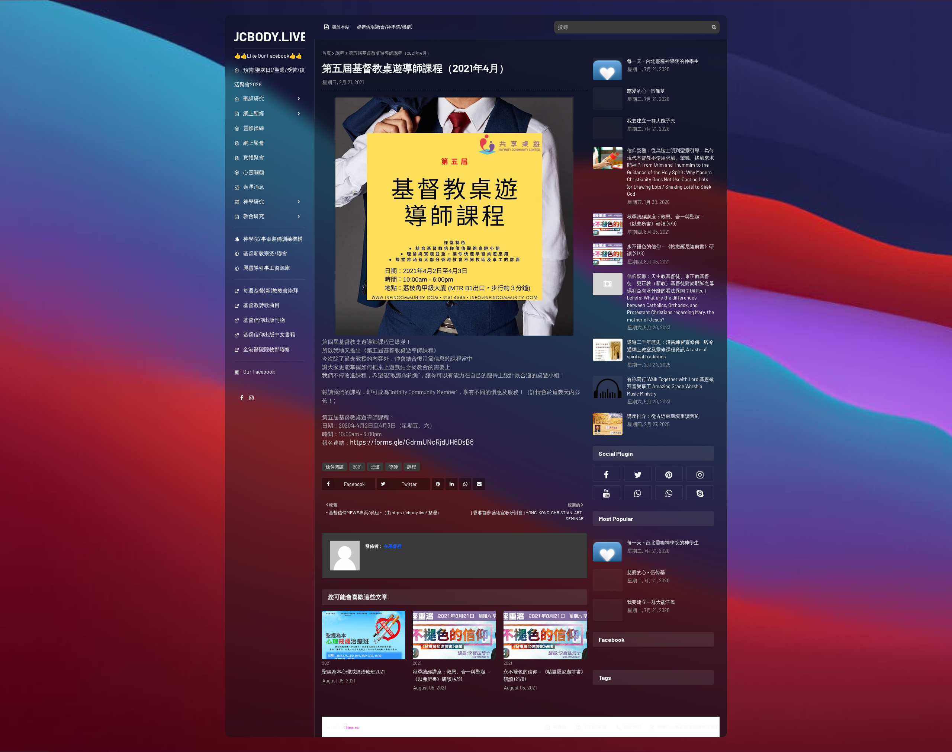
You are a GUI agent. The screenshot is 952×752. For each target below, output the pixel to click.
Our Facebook (259, 371)
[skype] (700, 492)
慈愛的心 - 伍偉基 (646, 91)
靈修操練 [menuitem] (253, 128)
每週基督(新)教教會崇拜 (270, 290)
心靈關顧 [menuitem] (253, 172)
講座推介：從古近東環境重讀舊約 (663, 416)
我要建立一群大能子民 (651, 121)
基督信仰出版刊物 (264, 320)
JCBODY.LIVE (270, 36)
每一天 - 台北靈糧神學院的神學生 (663, 61)
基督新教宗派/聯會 (265, 253)
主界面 (559, 727)
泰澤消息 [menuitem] (253, 186)
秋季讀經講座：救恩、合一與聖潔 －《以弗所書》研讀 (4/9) (452, 675)
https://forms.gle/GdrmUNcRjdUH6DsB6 (412, 442)
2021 (357, 466)
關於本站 (341, 26)
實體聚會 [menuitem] (253, 157)
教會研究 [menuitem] (253, 216)
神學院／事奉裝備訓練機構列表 (688, 727)
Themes (351, 727)
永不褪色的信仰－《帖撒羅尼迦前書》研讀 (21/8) (545, 675)
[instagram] (251, 397)
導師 (393, 466)
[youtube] (606, 492)
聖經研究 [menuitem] (253, 98)
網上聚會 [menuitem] (253, 143)
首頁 (326, 52)
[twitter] (638, 474)
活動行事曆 (595, 727)
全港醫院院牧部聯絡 (266, 349)
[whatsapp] (638, 492)
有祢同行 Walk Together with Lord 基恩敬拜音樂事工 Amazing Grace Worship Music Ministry (670, 386)
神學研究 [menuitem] (253, 201)
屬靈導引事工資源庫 (266, 268)
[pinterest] (669, 474)
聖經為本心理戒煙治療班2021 (353, 672)
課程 (339, 52)
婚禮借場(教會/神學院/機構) (384, 26)
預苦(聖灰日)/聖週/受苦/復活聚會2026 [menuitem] (269, 77)
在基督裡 (392, 545)
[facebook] (241, 397)
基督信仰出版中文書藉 (269, 334)
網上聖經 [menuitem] (253, 113)
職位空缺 (632, 727)
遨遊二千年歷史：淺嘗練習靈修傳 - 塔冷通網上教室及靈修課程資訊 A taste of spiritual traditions (670, 349)
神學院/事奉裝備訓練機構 (273, 239)
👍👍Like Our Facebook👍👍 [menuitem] (268, 55)
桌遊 (375, 466)
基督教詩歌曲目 (261, 305)
